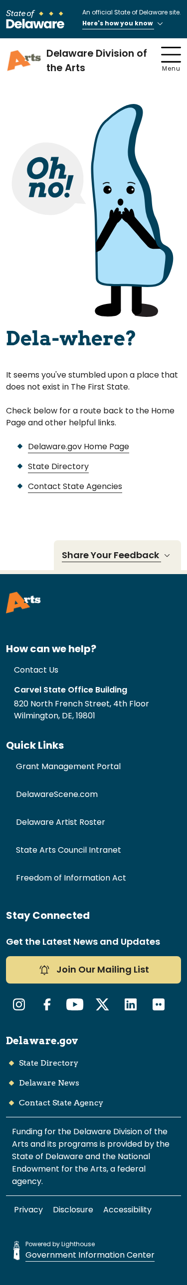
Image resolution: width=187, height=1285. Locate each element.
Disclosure (73, 1209)
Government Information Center (90, 1255)
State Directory (58, 466)
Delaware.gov (42, 1041)
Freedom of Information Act (71, 878)
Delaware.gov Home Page (78, 446)
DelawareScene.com (57, 794)
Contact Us (36, 670)
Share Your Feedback (111, 555)
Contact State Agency (61, 1102)
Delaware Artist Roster (60, 822)
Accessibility (127, 1209)
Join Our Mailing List (101, 969)
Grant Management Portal (68, 766)
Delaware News (49, 1082)
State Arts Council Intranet (68, 850)
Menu (171, 68)
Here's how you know (118, 23)
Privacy (28, 1209)
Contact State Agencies (75, 486)
